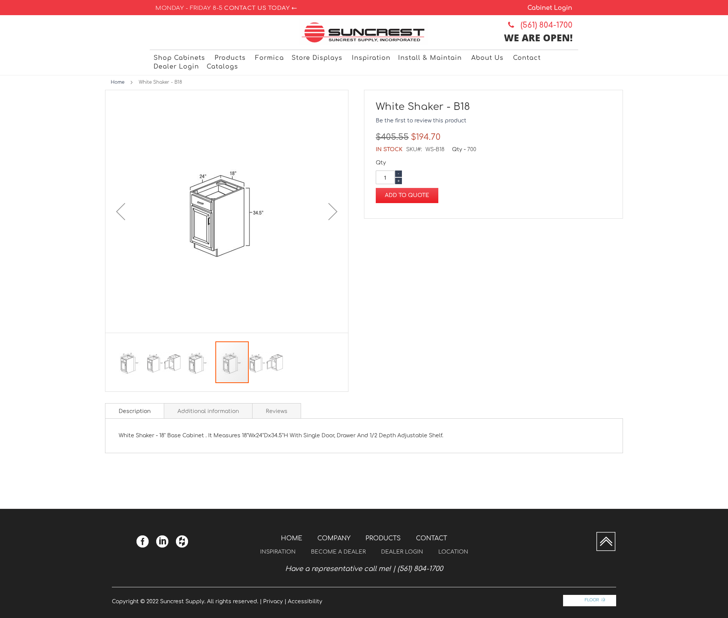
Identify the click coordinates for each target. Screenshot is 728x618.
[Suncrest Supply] (364, 32)
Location (453, 552)
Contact (431, 538)
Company (333, 538)
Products (383, 538)
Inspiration (278, 552)
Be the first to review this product (421, 121)
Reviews (276, 411)
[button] (120, 211)
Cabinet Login (549, 8)
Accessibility (305, 601)
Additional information (208, 411)
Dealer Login (402, 552)
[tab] (134, 410)
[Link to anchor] (606, 549)
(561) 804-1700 (544, 25)
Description (135, 411)
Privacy (273, 601)
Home (117, 82)
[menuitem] (180, 58)
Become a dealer (338, 552)
